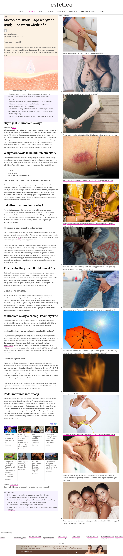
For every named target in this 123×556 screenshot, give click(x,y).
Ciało (31, 11)
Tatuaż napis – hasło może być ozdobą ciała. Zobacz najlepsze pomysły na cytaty (90, 135)
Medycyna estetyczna (88, 11)
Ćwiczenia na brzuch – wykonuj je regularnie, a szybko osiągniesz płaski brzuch (89, 435)
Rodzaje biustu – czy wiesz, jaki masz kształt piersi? (25, 505)
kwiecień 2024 (14, 484)
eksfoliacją (30, 245)
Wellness (72, 11)
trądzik (31, 111)
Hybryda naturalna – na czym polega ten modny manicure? (28, 497)
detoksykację (50, 308)
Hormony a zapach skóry (71, 394)
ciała (30, 142)
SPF (33, 197)
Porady (50, 11)
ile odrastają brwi (20, 538)
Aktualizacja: (13, 42)
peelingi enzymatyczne (28, 250)
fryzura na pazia (48, 538)
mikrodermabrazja (42, 363)
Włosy (40, 11)
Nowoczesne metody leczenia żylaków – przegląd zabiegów (28, 495)
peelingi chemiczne (18, 363)
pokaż (14, 128)
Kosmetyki (60, 11)
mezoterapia (8, 345)
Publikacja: (13, 37)
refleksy (2, 538)
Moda (102, 11)
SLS (19, 237)
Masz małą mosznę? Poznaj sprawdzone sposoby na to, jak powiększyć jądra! (89, 310)
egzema (36, 111)
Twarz (21, 11)
